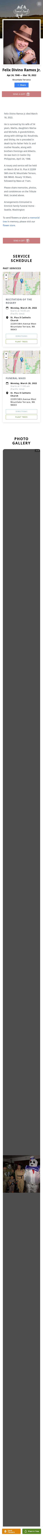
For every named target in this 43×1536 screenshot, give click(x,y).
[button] (21, 280)
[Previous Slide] (5, 1174)
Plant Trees (21, 341)
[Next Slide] (37, 1174)
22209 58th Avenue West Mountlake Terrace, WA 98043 (23, 326)
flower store (9, 225)
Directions (21, 336)
